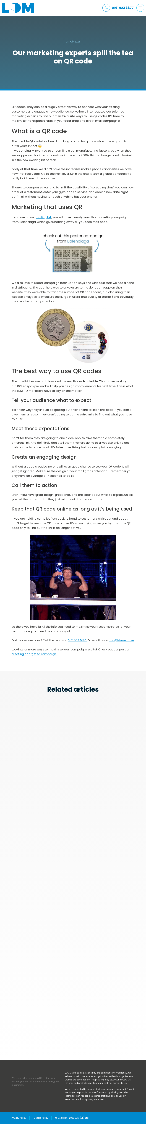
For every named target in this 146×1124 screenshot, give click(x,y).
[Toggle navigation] (140, 8)
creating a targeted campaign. (34, 654)
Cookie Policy (41, 1117)
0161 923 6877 (123, 8)
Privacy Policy (19, 1117)
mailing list (43, 217)
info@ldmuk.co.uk (121, 640)
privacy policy (102, 1079)
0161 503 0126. (77, 640)
